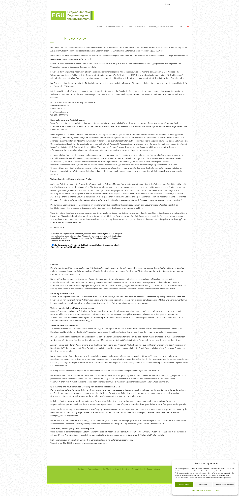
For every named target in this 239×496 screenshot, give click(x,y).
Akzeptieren (184, 484)
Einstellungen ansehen (224, 484)
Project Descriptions (114, 26)
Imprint (217, 490)
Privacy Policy (208, 490)
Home (99, 26)
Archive (116, 469)
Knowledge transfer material (161, 26)
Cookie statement (197, 490)
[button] (234, 463)
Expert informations (135, 26)
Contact (180, 26)
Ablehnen (203, 484)
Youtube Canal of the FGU (98, 469)
